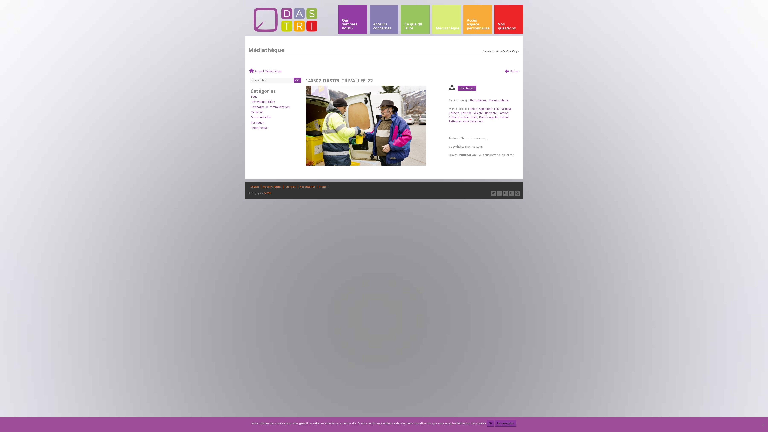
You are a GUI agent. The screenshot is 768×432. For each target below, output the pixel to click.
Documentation (261, 117)
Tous (254, 96)
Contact (254, 186)
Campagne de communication (270, 107)
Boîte (473, 117)
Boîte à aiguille (488, 117)
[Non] (763, 425)
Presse (322, 186)
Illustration (257, 122)
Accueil (500, 51)
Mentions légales (272, 186)
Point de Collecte (472, 113)
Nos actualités (307, 186)
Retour (514, 71)
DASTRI (267, 193)
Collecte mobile (459, 117)
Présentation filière (263, 102)
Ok (490, 423)
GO (297, 80)
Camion (503, 113)
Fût (496, 109)
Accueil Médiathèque (268, 71)
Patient (504, 117)
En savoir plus (505, 423)
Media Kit (257, 112)
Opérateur (485, 109)
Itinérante (490, 113)
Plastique (506, 109)
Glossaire (290, 186)
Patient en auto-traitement (466, 121)
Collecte (454, 113)
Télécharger (467, 88)
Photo (474, 109)
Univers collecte (498, 100)
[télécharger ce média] (452, 89)
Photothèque (259, 128)
